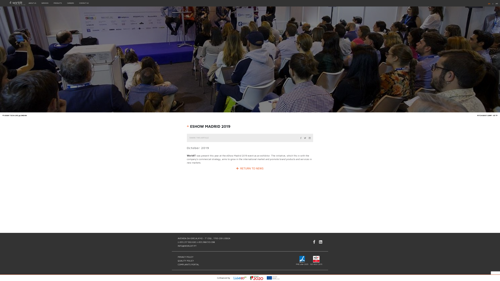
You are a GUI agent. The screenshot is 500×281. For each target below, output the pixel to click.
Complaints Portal (188, 264)
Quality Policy (186, 261)
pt (497, 4)
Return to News (251, 168)
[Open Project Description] (258, 278)
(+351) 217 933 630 (187, 242)
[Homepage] (13, 3)
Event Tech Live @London (15, 115)
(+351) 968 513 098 (206, 242)
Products (58, 3)
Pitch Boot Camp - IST (486, 115)
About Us (32, 3)
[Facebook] (314, 243)
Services (44, 3)
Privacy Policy (185, 257)
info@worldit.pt (187, 246)
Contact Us (84, 3)
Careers (70, 3)
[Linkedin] (320, 243)
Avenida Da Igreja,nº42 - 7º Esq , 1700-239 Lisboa (204, 238)
